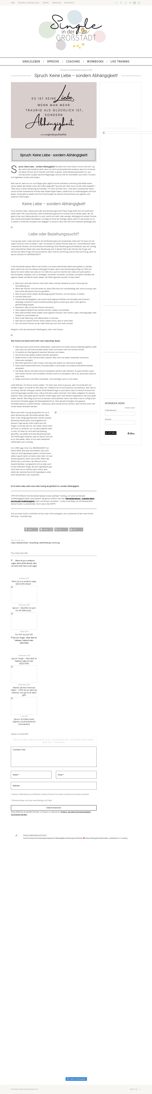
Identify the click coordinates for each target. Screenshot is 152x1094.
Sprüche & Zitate (87, 70)
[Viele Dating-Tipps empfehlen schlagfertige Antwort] (100, 957)
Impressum (56, 3)
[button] (31, 529)
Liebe (13, 542)
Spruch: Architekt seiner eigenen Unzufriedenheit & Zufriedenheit (24, 721)
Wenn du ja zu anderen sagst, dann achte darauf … (24, 582)
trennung (56, 542)
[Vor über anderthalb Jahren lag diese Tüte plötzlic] (76, 922)
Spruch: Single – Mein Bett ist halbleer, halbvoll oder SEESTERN (24, 661)
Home (13, 3)
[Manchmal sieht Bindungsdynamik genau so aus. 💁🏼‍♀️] (27, 948)
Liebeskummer (64, 70)
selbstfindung (45, 542)
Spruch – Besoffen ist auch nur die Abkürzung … (24, 609)
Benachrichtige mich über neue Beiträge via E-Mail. (32, 800)
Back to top (134, 1089)
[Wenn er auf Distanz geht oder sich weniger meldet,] (125, 954)
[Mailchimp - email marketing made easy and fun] (131, 435)
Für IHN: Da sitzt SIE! (24, 634)
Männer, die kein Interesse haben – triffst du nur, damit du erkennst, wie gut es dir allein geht (24, 691)
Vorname (108, 419)
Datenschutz (69, 3)
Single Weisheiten (75, 70)
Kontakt (46, 3)
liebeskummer (22, 542)
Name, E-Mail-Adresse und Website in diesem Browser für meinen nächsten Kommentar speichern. (51, 794)
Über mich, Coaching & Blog (28, 3)
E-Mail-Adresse (111, 410)
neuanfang (33, 542)
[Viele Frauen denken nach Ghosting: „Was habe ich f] (52, 958)
